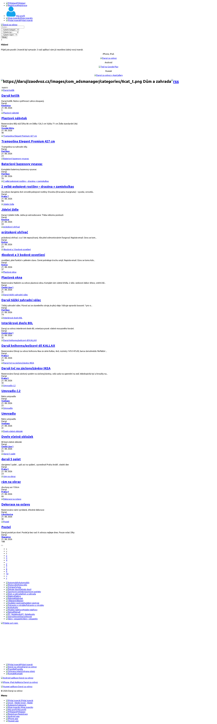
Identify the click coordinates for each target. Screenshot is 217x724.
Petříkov (5, 151)
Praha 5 (5, 469)
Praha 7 (5, 196)
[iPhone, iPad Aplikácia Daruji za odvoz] (19, 682)
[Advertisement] (76, 643)
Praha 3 (5, 356)
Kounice (5, 219)
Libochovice (7, 514)
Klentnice (6, 105)
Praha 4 (5, 492)
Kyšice (4, 242)
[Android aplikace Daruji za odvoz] (17, 678)
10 (7, 574)
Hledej (4, 37)
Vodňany (5, 401)
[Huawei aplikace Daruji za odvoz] (16, 686)
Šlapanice (6, 537)
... (6, 562)
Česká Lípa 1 (7, 287)
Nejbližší (5, 88)
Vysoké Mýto (7, 128)
